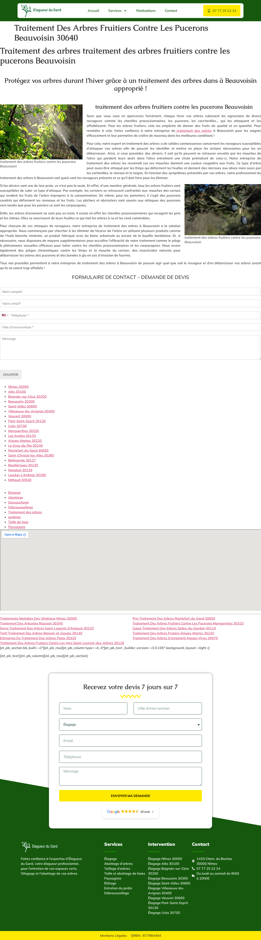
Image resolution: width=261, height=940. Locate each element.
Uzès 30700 (17, 426)
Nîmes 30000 (18, 387)
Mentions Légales (113, 935)
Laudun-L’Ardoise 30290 (27, 475)
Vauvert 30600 (19, 416)
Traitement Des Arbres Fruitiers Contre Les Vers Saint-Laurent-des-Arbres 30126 (62, 643)
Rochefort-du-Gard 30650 (28, 450)
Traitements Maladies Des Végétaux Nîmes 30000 (38, 618)
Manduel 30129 (20, 470)
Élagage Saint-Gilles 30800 (169, 883)
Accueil (93, 10)
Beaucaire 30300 (21, 401)
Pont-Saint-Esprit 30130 (27, 421)
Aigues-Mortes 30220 (25, 441)
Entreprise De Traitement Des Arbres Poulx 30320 (38, 638)
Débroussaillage (20, 507)
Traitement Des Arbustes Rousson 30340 (31, 623)
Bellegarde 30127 (22, 460)
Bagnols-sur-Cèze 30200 (27, 396)
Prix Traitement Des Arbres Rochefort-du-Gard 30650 (174, 618)
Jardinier (14, 517)
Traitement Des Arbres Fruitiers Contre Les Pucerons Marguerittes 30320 (188, 623)
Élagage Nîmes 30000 (165, 859)
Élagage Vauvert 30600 (166, 898)
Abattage (15, 497)
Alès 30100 (17, 391)
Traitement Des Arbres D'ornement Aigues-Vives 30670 (175, 638)
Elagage (14, 492)
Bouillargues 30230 (23, 465)
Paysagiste (16, 527)
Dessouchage (18, 502)
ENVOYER (10, 375)
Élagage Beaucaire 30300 (168, 878)
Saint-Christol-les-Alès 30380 (31, 455)
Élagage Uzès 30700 (164, 913)
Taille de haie (18, 522)
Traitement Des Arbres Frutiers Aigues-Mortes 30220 (173, 633)
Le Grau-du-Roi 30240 (25, 445)
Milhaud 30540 (19, 480)
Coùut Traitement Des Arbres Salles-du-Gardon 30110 (174, 628)
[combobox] (5, 315)
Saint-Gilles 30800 (22, 406)
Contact (171, 10)
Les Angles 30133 (22, 436)
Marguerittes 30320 (23, 431)
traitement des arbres (193, 131)
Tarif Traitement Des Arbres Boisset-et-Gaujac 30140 (41, 633)
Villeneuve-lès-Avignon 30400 (31, 411)
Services (115, 10)
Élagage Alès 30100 (163, 864)
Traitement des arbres (25, 512)
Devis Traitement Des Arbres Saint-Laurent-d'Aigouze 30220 (47, 628)
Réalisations (146, 10)
